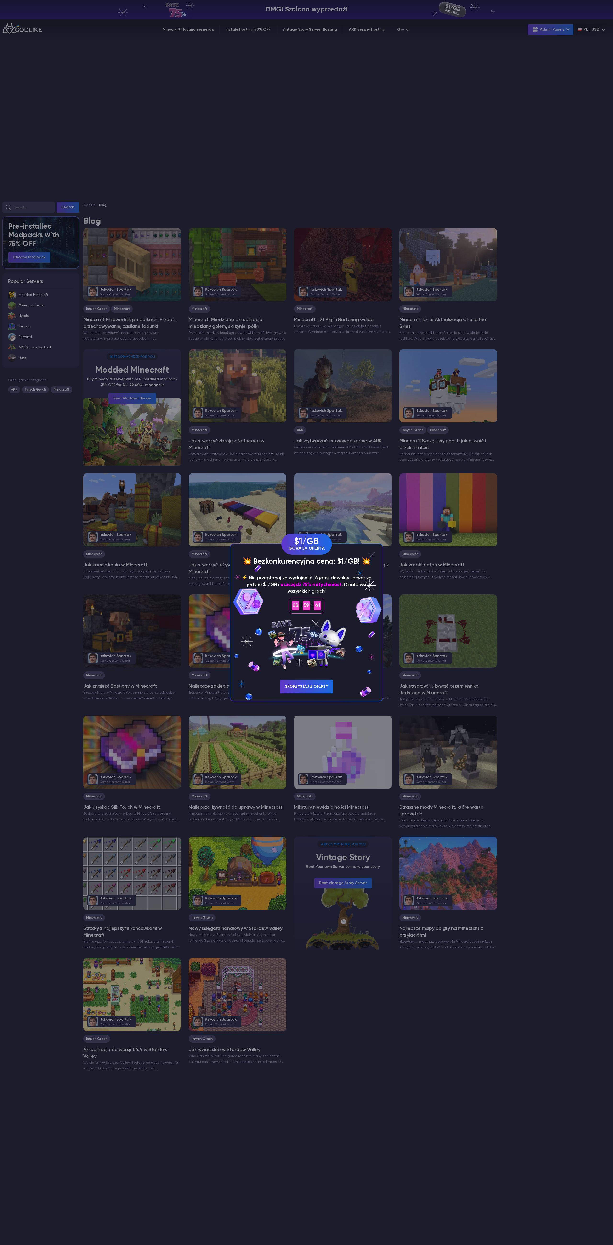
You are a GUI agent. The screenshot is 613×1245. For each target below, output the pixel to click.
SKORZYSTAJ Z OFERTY (306, 686)
